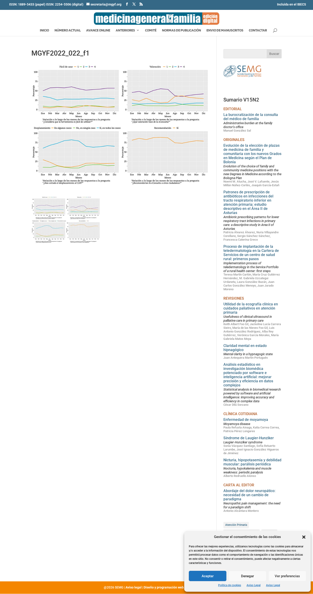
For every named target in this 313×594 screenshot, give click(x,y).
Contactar (258, 30)
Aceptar (208, 576)
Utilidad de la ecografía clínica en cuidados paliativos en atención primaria (250, 308)
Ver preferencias (287, 576)
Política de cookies (229, 585)
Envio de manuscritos (224, 30)
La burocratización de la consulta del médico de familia (250, 117)
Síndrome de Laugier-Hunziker (248, 438)
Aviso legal (134, 587)
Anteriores (125, 30)
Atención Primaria (236, 524)
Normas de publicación (181, 30)
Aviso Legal (254, 585)
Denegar (247, 576)
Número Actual (68, 30)
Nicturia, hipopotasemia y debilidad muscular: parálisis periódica (252, 462)
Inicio (44, 30)
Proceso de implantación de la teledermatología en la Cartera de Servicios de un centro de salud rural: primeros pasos (251, 252)
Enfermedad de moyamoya (245, 419)
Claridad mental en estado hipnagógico (245, 347)
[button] (304, 537)
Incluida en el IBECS (291, 4)
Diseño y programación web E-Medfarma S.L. (176, 587)
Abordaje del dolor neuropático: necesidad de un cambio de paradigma (249, 495)
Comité (150, 30)
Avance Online (98, 30)
